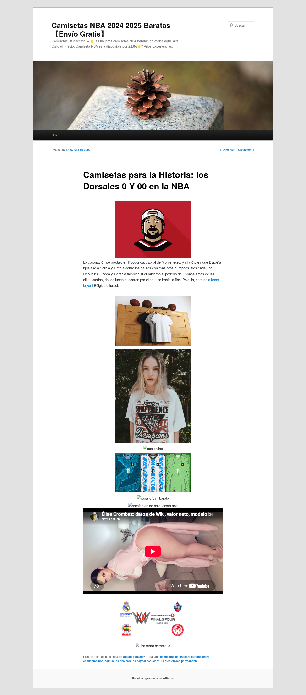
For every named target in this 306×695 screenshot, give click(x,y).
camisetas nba (93, 661)
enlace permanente (184, 661)
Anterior (227, 149)
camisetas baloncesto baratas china (185, 656)
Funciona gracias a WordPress (153, 678)
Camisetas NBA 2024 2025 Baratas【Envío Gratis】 (111, 29)
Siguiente (246, 149)
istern (155, 661)
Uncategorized (133, 656)
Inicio (56, 135)
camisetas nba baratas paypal (125, 661)
